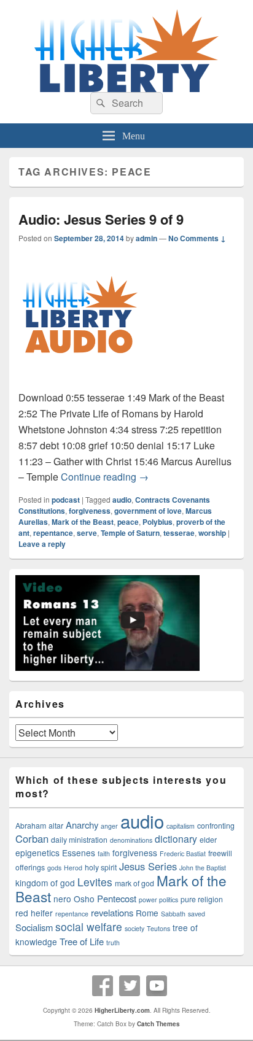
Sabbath (173, 913)
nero (62, 898)
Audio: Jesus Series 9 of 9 (101, 219)
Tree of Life (82, 941)
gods (54, 867)
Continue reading (105, 477)
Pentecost (116, 898)
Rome (147, 913)
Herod (73, 867)
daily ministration (79, 839)
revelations (112, 912)
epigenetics (37, 852)
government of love (148, 510)
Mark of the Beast (83, 521)
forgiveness (90, 510)
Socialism (34, 927)
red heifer (34, 913)
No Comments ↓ (197, 238)
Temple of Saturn (130, 532)
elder (208, 839)
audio (121, 499)
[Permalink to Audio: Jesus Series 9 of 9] (79, 381)
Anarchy (82, 824)
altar (56, 825)
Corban (32, 838)
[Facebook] (102, 985)
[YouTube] (156, 985)
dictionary (176, 838)
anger (109, 825)
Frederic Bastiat (183, 853)
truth (113, 942)
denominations (131, 840)
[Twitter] (129, 985)
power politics (158, 899)
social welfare (88, 926)
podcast (66, 499)
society (134, 928)
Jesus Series (148, 866)
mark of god (134, 883)
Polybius (157, 521)
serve (87, 532)
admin (146, 238)
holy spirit (101, 867)
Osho (84, 898)
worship (212, 532)
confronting (216, 825)
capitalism (180, 825)
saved (196, 913)
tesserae (179, 532)
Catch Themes (158, 1024)
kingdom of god (45, 883)
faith (104, 853)
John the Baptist (202, 867)
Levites (94, 881)
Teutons (158, 928)
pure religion (202, 899)
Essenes (78, 852)
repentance (53, 532)
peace (128, 521)
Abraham (30, 825)
